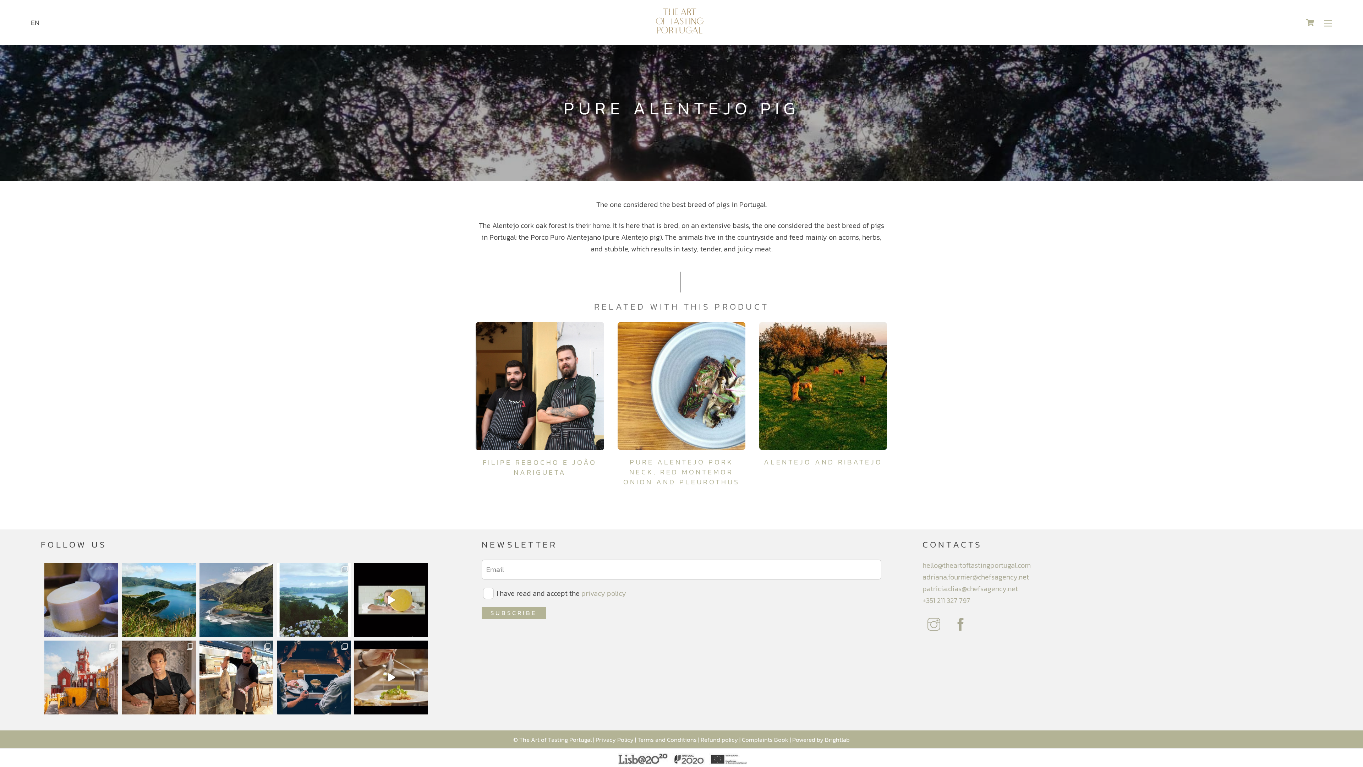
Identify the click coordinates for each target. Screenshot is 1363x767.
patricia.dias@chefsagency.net (970, 588)
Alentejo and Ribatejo (823, 462)
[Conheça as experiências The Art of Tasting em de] (81, 677)
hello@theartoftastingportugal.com (977, 565)
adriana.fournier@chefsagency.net (976, 577)
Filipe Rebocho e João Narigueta (540, 467)
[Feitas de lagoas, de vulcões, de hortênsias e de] (314, 600)
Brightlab (837, 739)
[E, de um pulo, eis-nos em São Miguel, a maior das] (159, 600)
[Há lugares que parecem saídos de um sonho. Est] (236, 600)
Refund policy (719, 739)
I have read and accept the (560, 593)
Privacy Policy (615, 739)
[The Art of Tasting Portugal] (679, 30)
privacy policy (603, 593)
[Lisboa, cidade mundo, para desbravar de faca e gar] (314, 677)
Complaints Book (765, 739)
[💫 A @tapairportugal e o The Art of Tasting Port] (391, 600)
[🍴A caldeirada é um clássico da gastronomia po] (391, 677)
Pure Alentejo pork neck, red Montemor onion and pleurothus (681, 472)
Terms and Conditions (667, 739)
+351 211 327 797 (946, 600)
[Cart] (1310, 22)
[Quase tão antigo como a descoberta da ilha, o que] (81, 600)
